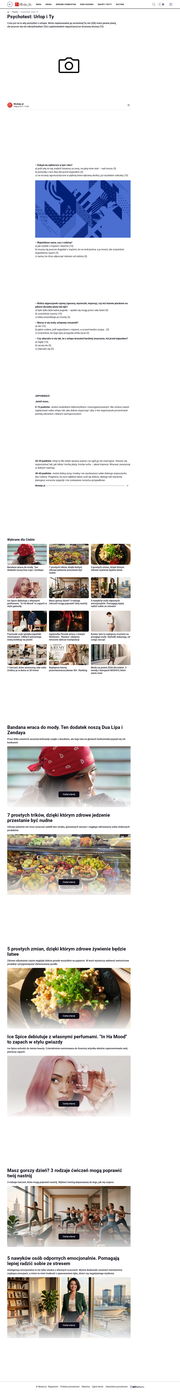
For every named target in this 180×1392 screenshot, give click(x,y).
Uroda (48, 4)
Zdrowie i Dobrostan (66, 4)
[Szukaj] (154, 4)
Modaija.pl (19, 104)
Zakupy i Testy (105, 4)
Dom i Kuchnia (86, 4)
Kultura (120, 4)
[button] (161, 4)
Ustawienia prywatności (116, 1386)
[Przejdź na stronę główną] (10, 6)
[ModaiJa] (25, 4)
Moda (38, 4)
